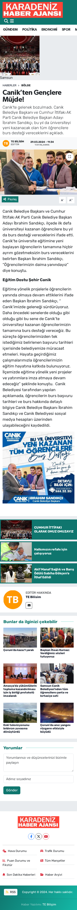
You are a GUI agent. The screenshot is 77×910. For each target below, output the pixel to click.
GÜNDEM (10, 29)
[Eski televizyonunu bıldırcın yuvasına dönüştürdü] (20, 712)
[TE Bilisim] (12, 599)
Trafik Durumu (54, 851)
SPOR (66, 29)
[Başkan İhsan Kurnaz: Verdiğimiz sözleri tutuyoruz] (57, 637)
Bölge (26, 85)
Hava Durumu (17, 851)
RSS (12, 892)
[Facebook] (31, 836)
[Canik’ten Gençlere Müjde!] (38, 172)
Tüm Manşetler (55, 860)
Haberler (9, 85)
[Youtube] (46, 836)
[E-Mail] (29, 605)
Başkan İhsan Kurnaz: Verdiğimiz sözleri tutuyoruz (55, 653)
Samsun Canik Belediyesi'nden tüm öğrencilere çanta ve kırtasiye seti (54, 690)
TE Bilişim (49, 904)
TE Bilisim (33, 597)
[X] (38, 836)
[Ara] (6, 21)
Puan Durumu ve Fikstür (16, 863)
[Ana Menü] (12, 21)
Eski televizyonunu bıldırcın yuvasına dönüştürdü (16, 728)
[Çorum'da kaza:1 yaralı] (20, 637)
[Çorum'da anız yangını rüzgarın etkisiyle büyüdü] (57, 712)
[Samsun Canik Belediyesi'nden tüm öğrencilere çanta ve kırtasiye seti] (57, 673)
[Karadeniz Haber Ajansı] (33, 10)
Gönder (12, 790)
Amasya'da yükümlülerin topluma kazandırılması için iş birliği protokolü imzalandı (20, 690)
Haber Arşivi (53, 874)
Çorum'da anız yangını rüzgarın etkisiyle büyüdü (55, 728)
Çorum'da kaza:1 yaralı (18, 650)
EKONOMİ (49, 29)
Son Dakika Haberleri (21, 874)
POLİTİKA (29, 29)
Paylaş (12, 199)
